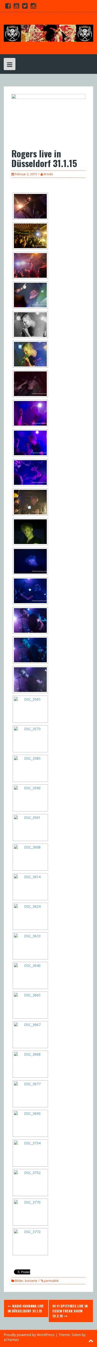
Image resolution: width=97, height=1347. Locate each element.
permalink (51, 1281)
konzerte (31, 1281)
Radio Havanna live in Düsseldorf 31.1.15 (26, 1308)
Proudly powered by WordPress (29, 1334)
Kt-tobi (48, 174)
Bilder (19, 1281)
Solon (76, 1334)
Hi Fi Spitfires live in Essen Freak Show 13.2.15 (70, 1310)
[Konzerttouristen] (48, 32)
